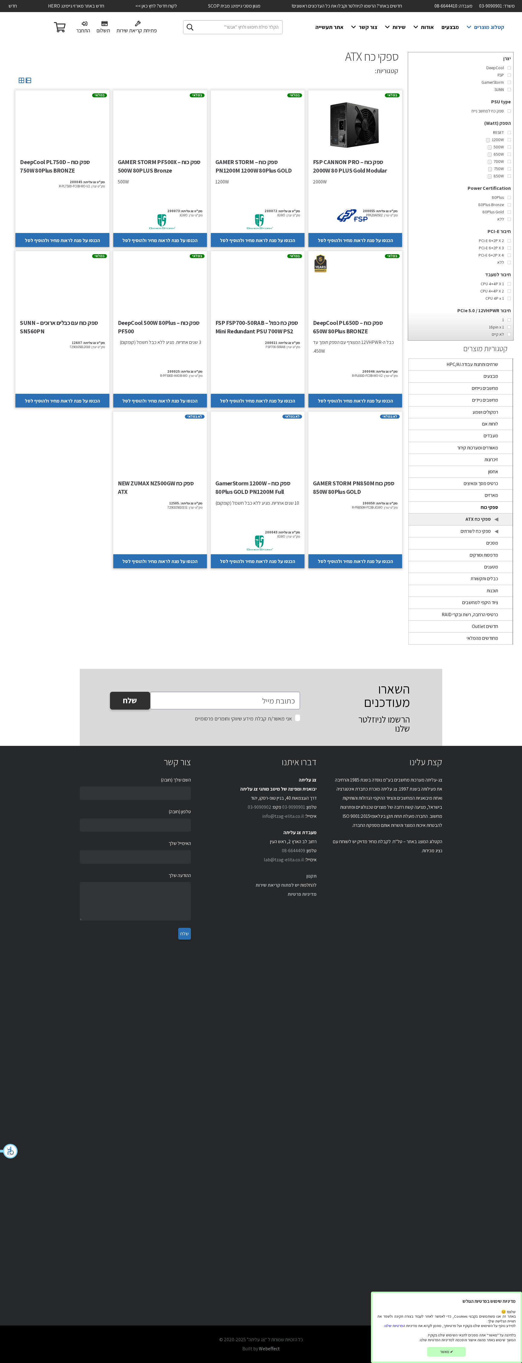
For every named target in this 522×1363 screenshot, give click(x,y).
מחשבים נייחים (485, 388)
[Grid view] (21, 82)
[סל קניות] (60, 27)
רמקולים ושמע (485, 412)
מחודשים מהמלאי (482, 638)
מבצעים (491, 376)
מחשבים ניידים (485, 400)
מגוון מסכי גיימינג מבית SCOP (214, 6)
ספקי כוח (489, 507)
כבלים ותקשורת (484, 578)
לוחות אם (490, 424)
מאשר (446, 1351)
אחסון (493, 471)
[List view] (27, 82)
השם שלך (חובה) (176, 780)
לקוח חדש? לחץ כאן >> (136, 6)
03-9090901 (293, 807)
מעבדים (491, 435)
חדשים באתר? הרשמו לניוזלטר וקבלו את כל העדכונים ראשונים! (326, 6)
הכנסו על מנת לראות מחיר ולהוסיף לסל (355, 240)
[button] (9, 1151)
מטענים (491, 567)
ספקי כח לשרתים (476, 531)
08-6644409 (293, 850)
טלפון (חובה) (180, 811)
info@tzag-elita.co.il (283, 816)
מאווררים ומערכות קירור (477, 448)
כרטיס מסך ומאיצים (481, 483)
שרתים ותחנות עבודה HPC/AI (472, 364)
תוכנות (492, 591)
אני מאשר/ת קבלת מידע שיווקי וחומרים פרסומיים (243, 718)
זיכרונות (491, 459)
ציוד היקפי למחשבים (480, 602)
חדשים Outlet (485, 626)
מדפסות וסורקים (484, 555)
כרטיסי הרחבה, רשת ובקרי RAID (470, 614)
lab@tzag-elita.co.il (284, 859)
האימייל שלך (180, 843)
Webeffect (269, 1348)
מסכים (492, 543)
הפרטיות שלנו (395, 1325)
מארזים (491, 495)
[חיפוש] (190, 27)
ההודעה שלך (180, 875)
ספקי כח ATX (478, 519)
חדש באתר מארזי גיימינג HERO (56, 6)
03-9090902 (259, 807)
